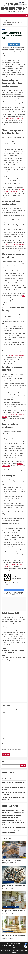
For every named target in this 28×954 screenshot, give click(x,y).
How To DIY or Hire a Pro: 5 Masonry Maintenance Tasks (13, 886)
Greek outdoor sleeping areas (15, 118)
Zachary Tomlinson (6, 810)
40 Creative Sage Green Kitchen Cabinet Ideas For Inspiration (13, 911)
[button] (2, 15)
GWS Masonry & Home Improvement (14, 6)
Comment (5, 712)
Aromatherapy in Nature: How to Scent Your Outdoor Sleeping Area (13, 650)
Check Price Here (14, 44)
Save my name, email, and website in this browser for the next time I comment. (13, 750)
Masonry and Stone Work (9, 881)
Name (4, 733)
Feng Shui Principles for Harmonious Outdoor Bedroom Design (13, 658)
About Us (17, 945)
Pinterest (23, 945)
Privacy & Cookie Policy (8, 945)
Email (4, 738)
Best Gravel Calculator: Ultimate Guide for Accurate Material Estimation (12, 861)
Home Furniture (7, 906)
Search (4, 762)
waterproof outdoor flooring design (14, 244)
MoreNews (21, 950)
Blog (3, 29)
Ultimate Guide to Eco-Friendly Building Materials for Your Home (13, 936)
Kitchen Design (15, 906)
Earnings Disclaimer (15, 943)
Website (4, 743)
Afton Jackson (5, 815)
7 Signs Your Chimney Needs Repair (17, 827)
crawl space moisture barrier (15, 355)
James (3, 41)
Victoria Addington (6, 820)
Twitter (13, 947)
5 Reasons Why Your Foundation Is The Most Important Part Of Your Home (13, 822)
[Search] (26, 15)
